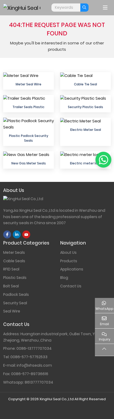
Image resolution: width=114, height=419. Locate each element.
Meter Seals (14, 252)
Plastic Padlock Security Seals (28, 137)
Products (68, 261)
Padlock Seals (16, 294)
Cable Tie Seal (85, 84)
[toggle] (105, 7)
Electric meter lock (85, 163)
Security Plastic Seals (85, 107)
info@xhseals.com (34, 365)
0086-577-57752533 (28, 357)
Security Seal (15, 303)
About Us (68, 252)
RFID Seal (11, 269)
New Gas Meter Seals (28, 163)
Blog (64, 277)
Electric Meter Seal (85, 129)
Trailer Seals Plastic (28, 107)
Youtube (26, 234)
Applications (71, 269)
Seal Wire (11, 311)
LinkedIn (17, 234)
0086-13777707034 (34, 348)
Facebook (7, 234)
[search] (84, 7)
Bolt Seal (11, 286)
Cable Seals (14, 261)
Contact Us (70, 286)
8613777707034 (39, 382)
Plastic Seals (15, 277)
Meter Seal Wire (28, 84)
